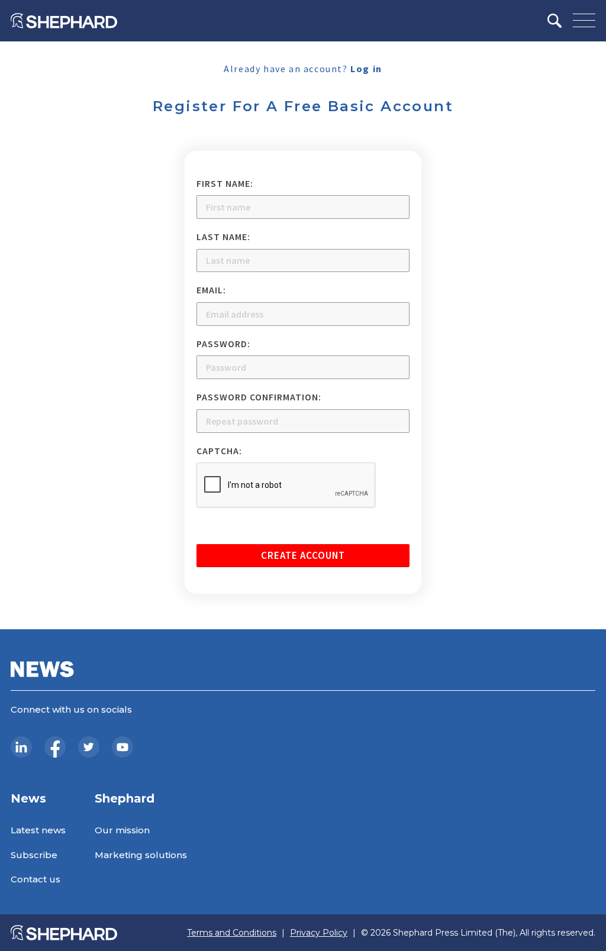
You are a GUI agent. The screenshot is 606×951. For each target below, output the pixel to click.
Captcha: (219, 451)
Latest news (38, 830)
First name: (224, 183)
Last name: (223, 236)
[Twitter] (88, 747)
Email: (211, 290)
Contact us (35, 879)
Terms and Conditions (231, 933)
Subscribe (34, 855)
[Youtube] (122, 747)
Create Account (303, 555)
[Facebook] (55, 747)
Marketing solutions (141, 855)
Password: (223, 344)
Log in (366, 69)
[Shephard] (64, 20)
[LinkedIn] (21, 747)
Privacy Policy (318, 933)
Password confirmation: (258, 397)
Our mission (122, 830)
